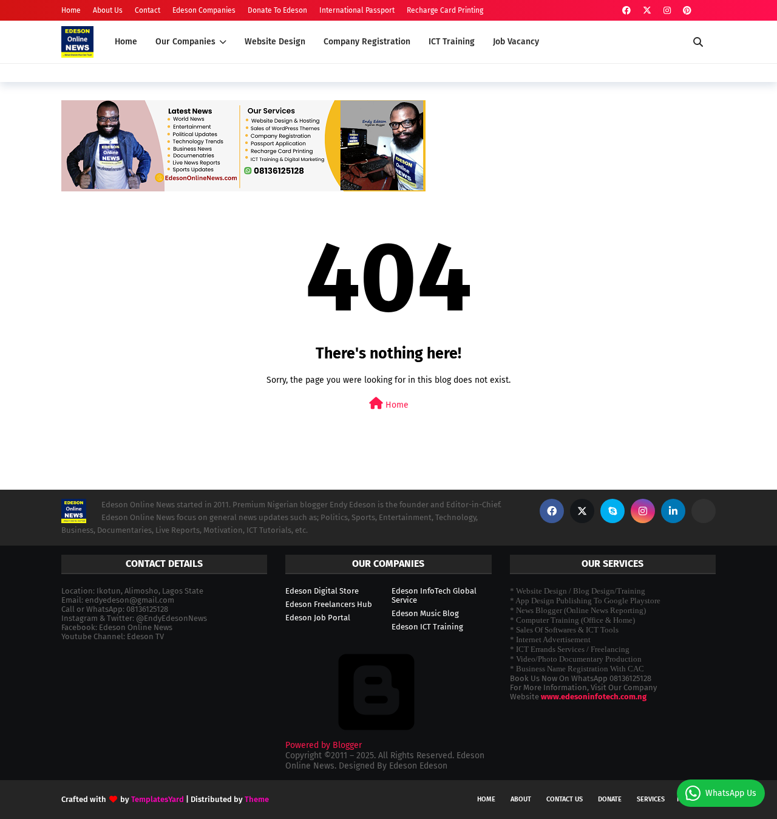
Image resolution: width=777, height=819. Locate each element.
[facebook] (626, 10)
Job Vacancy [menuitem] (516, 41)
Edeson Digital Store (322, 590)
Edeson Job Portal (317, 617)
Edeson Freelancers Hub (328, 604)
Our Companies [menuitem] (185, 41)
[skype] (612, 511)
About (521, 799)
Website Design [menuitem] (275, 41)
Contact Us (564, 799)
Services (651, 799)
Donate (610, 799)
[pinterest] (687, 10)
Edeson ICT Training (427, 626)
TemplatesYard (157, 799)
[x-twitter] (647, 10)
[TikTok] (703, 511)
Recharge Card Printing (445, 10)
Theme (257, 799)
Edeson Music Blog (425, 613)
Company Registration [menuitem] (367, 41)
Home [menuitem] (126, 41)
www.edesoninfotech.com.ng (593, 696)
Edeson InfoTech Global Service (434, 595)
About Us (108, 10)
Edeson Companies (204, 10)
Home (71, 10)
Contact (147, 10)
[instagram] (667, 10)
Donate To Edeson (277, 10)
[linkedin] (673, 511)
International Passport (357, 10)
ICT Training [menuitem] (452, 41)
